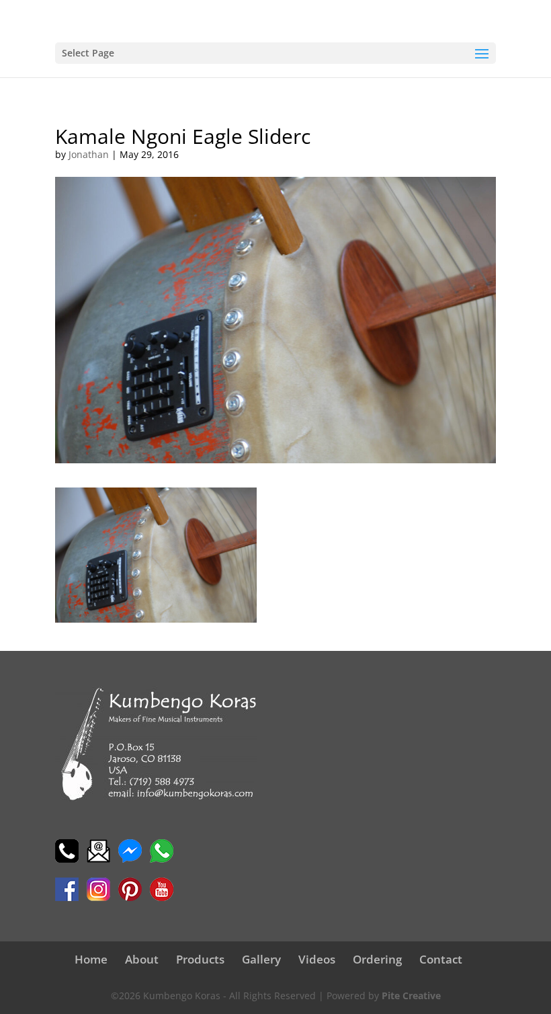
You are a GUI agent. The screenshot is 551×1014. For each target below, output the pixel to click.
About (142, 959)
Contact (440, 959)
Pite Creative (411, 995)
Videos (316, 959)
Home (91, 959)
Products (200, 959)
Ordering (377, 959)
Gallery (261, 959)
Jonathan (89, 154)
